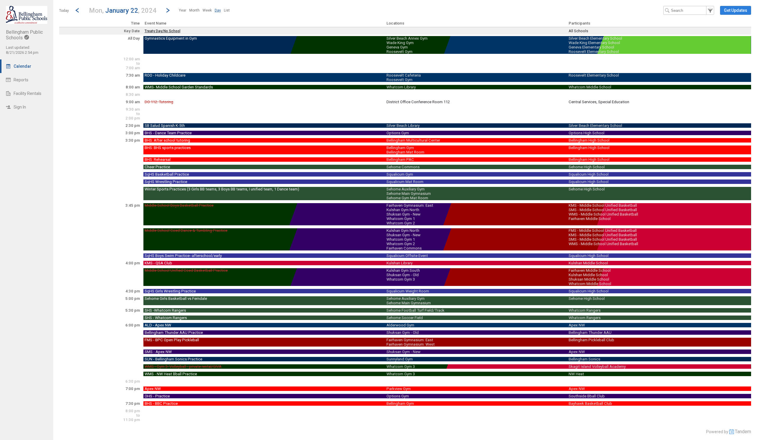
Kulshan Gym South (403, 270)
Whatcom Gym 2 (400, 223)
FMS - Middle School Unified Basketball (603, 230)
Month (194, 10)
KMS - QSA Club (158, 263)
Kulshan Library (399, 263)
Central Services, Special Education (599, 102)
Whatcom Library (401, 87)
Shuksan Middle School (589, 279)
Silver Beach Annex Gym (407, 38)
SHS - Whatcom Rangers (166, 318)
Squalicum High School (589, 174)
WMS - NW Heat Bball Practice (171, 374)
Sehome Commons (403, 167)
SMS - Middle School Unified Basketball (603, 210)
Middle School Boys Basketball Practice (179, 205)
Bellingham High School (589, 140)
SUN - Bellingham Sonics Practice (173, 359)
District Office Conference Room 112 (418, 102)
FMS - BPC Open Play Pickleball (172, 340)
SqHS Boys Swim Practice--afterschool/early (183, 255)
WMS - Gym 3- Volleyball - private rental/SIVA (183, 366)
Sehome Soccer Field (404, 318)
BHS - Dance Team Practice (168, 133)
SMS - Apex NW (158, 352)
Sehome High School (587, 167)
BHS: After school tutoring (167, 140)
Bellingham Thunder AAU (590, 332)
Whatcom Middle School (590, 87)
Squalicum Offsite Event (407, 255)
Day (218, 10)
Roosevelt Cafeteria (403, 75)
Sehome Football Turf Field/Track (415, 310)
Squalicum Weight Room (407, 291)
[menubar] (204, 10)
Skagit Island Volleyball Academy (597, 366)
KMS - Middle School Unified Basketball (603, 205)
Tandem (743, 431)
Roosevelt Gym (399, 51)
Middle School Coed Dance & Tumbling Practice (186, 230)
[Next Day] (168, 10)
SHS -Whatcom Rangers (165, 310)
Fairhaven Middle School (590, 218)
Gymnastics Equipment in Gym (171, 38)
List (227, 10)
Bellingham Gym (400, 147)
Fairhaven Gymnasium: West (410, 344)
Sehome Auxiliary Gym (405, 189)
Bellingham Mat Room (405, 152)
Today (64, 11)
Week (207, 10)
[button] (122, 10)
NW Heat (576, 374)
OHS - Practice (157, 396)
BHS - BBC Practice (161, 403)
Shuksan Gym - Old (402, 275)
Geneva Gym (397, 47)
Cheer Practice (157, 167)
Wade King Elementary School (594, 43)
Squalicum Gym (399, 174)
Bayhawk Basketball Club (590, 403)
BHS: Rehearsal (158, 159)
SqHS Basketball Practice (167, 174)
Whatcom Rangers (585, 310)
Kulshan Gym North (402, 210)
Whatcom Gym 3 (400, 279)
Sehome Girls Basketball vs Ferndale (176, 298)
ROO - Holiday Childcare (165, 75)
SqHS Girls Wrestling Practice (170, 291)
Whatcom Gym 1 (400, 218)
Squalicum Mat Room (404, 181)
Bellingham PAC (400, 159)
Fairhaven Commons (404, 248)
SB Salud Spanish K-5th (165, 125)
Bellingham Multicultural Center (413, 140)
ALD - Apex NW (158, 325)
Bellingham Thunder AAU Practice (174, 332)
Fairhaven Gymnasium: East (409, 205)
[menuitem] (182, 10)
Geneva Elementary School (591, 47)
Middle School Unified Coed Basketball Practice (186, 270)
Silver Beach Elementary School (595, 38)
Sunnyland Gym (399, 359)
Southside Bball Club (587, 396)
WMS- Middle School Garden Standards (179, 87)
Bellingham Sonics (584, 359)
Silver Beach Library (403, 125)
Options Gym (397, 133)
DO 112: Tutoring (159, 102)
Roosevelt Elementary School (594, 51)
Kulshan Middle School (588, 263)
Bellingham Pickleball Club (591, 340)
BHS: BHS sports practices (168, 147)
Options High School (586, 133)
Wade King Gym (400, 43)
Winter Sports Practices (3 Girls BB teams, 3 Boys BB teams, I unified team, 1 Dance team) (222, 189)
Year (182, 10)
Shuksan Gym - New (403, 214)
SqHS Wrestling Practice (166, 181)
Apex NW (577, 325)
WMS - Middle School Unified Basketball (603, 214)
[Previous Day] (77, 10)
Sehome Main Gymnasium (408, 193)
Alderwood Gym (400, 325)
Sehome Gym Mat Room (407, 198)
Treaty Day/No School (162, 31)
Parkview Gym (398, 388)
